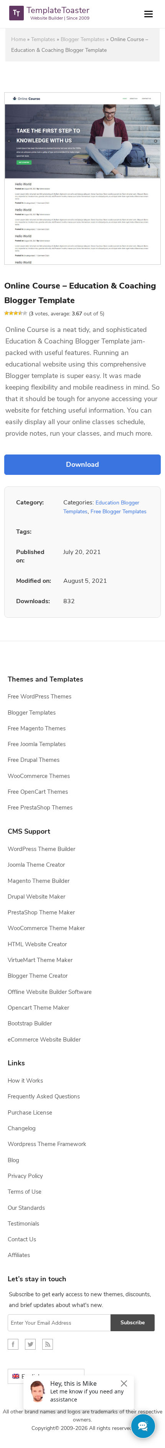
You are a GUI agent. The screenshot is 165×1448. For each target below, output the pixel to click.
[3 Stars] (15, 313)
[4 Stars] (20, 313)
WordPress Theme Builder (41, 849)
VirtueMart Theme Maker (40, 960)
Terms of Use (24, 1192)
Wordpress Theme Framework (47, 1144)
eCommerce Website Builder (44, 1039)
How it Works (25, 1081)
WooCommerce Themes (39, 776)
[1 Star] (6, 313)
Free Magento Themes (37, 728)
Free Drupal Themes (33, 760)
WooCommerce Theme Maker (46, 928)
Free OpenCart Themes (38, 792)
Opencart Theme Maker (38, 1008)
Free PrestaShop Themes (40, 807)
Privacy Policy (25, 1176)
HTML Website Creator (37, 944)
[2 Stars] (11, 313)
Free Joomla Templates (37, 744)
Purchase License (30, 1112)
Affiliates (19, 1255)
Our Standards (26, 1208)
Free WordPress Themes (39, 696)
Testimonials (23, 1223)
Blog (13, 1160)
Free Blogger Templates (119, 511)
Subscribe (132, 1322)
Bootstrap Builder (30, 1023)
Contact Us (22, 1239)
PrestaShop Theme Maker (41, 912)
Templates (43, 39)
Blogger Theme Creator (38, 976)
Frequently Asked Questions (44, 1096)
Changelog (22, 1128)
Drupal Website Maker (36, 897)
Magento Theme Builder (38, 881)
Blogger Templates (83, 39)
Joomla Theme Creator (36, 865)
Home (18, 39)
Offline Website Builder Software (50, 992)
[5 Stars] (25, 313)
